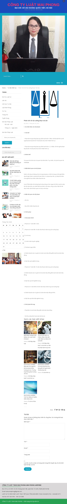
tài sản (27, 162)
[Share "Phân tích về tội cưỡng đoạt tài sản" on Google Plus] (60, 410)
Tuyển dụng (5, 118)
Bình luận (27, 422)
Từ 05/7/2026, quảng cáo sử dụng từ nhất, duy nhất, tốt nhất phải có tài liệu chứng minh (15, 184)
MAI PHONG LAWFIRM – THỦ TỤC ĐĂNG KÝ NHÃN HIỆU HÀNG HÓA (30, 397)
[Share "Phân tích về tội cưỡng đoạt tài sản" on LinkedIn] (64, 410)
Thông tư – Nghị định (11, 128)
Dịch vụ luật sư (6, 97)
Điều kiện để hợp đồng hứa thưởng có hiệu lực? (15, 162)
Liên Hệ (4, 100)
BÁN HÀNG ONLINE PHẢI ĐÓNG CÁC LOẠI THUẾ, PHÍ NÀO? (30, 337)
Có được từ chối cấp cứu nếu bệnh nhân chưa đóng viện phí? (15, 206)
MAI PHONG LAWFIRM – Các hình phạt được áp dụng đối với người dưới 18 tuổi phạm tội (44, 367)
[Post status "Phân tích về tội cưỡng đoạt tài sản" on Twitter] (57, 410)
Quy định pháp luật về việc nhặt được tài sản (15, 172)
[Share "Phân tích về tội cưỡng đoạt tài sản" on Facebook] (55, 410)
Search (7, 142)
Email (26, 448)
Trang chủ (5, 114)
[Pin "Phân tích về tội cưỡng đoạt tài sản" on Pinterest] (62, 410)
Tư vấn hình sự (44, 345)
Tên (25, 441)
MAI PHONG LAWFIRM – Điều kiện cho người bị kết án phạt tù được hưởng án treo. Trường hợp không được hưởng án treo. (30, 369)
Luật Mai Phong (6, 107)
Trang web (27, 454)
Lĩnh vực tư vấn (6, 104)
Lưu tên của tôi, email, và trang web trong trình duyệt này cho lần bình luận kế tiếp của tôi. (44, 464)
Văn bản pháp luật (7, 122)
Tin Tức (4, 111)
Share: (51, 410)
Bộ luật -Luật (8, 124)
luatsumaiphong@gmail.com (14, 491)
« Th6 (3, 250)
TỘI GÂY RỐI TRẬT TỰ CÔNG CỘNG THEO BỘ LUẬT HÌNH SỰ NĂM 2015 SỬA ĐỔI (44, 338)
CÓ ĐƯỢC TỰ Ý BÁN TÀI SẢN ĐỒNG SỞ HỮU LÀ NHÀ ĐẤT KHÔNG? (15, 195)
